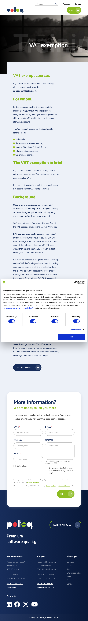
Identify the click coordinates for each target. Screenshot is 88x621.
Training (70, 569)
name (17, 427)
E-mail (48, 427)
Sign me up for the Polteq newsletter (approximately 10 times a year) (61, 470)
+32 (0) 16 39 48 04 (45, 583)
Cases (69, 565)
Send (62, 494)
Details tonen (75, 330)
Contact (78, 4)
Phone (17, 453)
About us (66, 4)
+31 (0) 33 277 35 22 (15, 583)
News (69, 576)
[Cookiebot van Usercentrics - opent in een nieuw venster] (75, 282)
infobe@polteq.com (45, 587)
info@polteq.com (14, 587)
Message (49, 440)
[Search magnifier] (56, 3)
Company (18, 440)
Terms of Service (64, 486)
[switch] (33, 321)
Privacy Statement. (33, 482)
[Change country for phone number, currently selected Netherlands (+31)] (16, 459)
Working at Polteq (62, 525)
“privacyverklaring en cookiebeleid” (18, 308)
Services (70, 562)
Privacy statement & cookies (49, 618)
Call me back (22, 466)
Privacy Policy (51, 486)
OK (71, 337)
